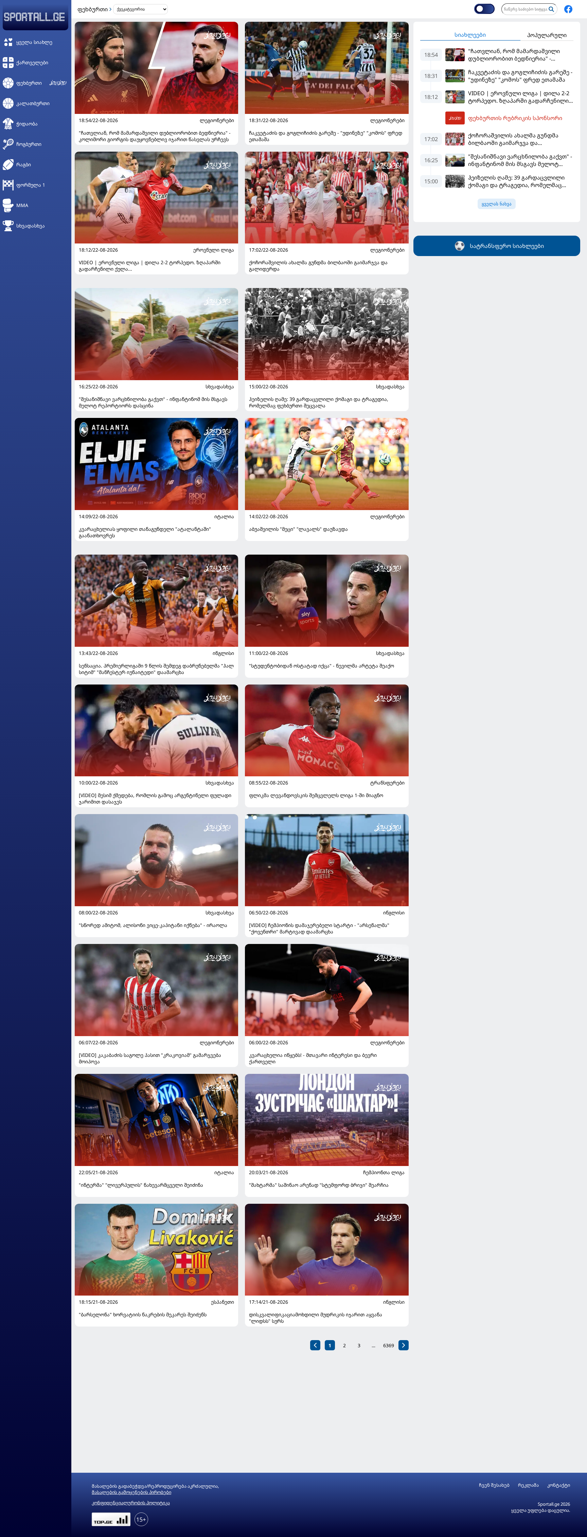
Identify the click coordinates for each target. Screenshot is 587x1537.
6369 (388, 1345)
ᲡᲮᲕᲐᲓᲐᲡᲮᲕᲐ (220, 386)
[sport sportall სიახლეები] (568, 9)
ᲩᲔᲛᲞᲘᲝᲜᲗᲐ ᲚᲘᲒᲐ (384, 1172)
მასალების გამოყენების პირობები (131, 1492)
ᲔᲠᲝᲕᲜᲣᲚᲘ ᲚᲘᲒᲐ (213, 250)
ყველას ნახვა (497, 203)
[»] (403, 1345)
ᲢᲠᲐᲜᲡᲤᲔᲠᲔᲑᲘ (387, 782)
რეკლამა (528, 1485)
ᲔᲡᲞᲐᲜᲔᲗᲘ (222, 1302)
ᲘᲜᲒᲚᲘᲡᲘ (223, 653)
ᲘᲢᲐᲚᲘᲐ (224, 516)
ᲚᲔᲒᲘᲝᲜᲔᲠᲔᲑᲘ (217, 120)
